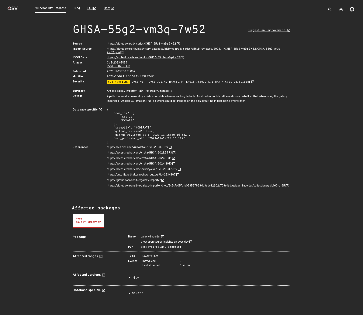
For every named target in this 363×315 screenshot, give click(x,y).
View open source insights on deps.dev (165, 242)
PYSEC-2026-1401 (118, 66)
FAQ (90, 8)
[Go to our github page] (352, 9)
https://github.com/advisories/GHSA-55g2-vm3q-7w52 (141, 44)
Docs (107, 8)
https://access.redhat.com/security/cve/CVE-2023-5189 (142, 169)
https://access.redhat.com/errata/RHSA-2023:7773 (139, 153)
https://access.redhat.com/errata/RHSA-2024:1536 (139, 158)
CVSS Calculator (238, 82)
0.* (136, 278)
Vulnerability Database (50, 8)
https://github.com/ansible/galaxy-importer (134, 180)
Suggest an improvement (267, 30)
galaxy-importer (151, 237)
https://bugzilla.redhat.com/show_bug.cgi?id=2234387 (141, 175)
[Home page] (13, 9)
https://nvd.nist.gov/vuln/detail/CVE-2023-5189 (137, 147)
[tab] (88, 221)
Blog (77, 8)
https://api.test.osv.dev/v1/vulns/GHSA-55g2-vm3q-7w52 (143, 58)
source (137, 293)
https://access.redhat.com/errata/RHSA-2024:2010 (139, 164)
